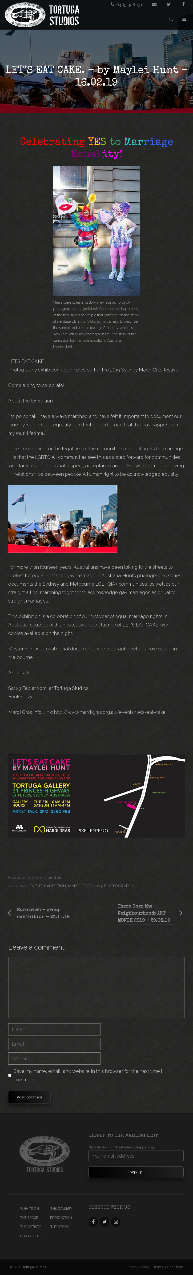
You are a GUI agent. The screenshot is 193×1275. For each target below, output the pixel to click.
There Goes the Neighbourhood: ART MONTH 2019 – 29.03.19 (144, 913)
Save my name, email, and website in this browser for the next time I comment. (88, 1075)
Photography (119, 886)
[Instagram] (116, 1222)
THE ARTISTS (30, 1227)
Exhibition (55, 886)
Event (35, 886)
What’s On (29, 1208)
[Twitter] (104, 1222)
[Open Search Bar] (171, 19)
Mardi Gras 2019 (85, 886)
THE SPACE (29, 1218)
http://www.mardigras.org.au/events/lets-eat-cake (109, 712)
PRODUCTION (61, 1218)
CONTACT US (31, 1236)
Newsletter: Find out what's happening (121, 1147)
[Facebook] (93, 1222)
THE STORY (59, 1227)
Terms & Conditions (168, 1267)
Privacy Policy (138, 1267)
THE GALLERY (61, 1208)
